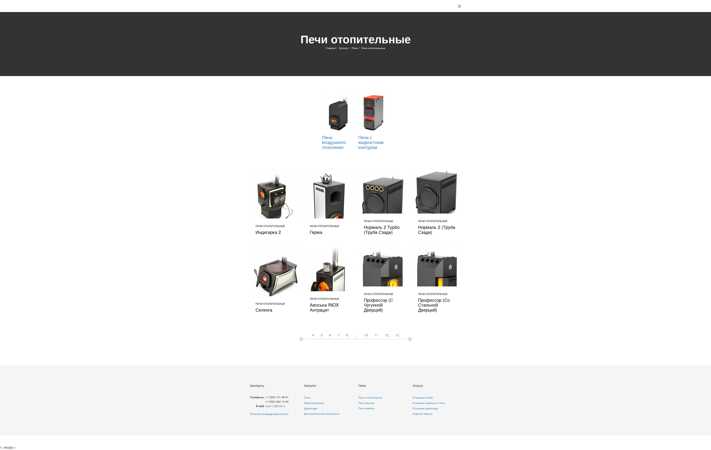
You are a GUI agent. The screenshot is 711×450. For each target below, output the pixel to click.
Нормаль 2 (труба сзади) (436, 229)
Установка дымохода (425, 408)
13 (397, 335)
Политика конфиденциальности (269, 414)
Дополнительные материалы (321, 413)
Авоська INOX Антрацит (324, 307)
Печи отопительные (370, 397)
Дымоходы (310, 408)
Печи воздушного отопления (334, 142)
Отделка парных (423, 413)
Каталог (343, 48)
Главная (331, 48)
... (356, 335)
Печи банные (366, 403)
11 (376, 335)
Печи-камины (366, 408)
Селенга (264, 309)
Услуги (347, 440)
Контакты (392, 440)
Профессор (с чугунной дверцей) (378, 305)
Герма (316, 232)
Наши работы (368, 440)
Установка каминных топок (429, 403)
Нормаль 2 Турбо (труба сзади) (382, 229)
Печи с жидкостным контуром (371, 142)
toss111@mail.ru (275, 406)
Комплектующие (314, 403)
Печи (355, 48)
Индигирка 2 (268, 232)
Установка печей (423, 397)
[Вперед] (405, 333)
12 (387, 335)
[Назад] (305, 333)
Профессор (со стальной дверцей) (434, 305)
